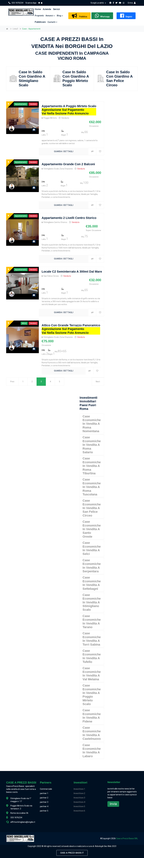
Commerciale (46, 789)
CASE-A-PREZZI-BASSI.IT (72, 853)
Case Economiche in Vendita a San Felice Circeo (92, 508)
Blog (59, 15)
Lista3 (15, 29)
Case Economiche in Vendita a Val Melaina (92, 673)
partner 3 (44, 802)
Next (98, 381)
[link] (39, 3)
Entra (130, 3)
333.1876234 (17, 3)
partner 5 (44, 811)
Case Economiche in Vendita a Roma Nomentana (92, 424)
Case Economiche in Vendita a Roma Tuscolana (92, 487)
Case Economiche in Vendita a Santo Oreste (92, 529)
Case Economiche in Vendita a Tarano (92, 621)
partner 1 (44, 793)
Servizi (56, 9)
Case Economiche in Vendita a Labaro (92, 750)
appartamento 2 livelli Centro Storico (69, 218)
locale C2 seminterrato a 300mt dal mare (72, 271)
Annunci (49, 15)
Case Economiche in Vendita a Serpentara (92, 565)
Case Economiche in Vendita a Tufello (92, 656)
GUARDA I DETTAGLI (63, 151)
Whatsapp (105, 16)
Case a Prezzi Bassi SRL (127, 838)
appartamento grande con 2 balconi (68, 164)
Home (38, 9)
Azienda (47, 9)
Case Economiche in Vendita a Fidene (92, 715)
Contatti (51, 22)
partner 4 (44, 806)
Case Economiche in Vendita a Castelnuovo (92, 733)
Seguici (128, 16)
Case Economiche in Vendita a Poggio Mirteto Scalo (92, 695)
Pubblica (82, 16)
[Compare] (92, 151)
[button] (38, 9)
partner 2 (44, 798)
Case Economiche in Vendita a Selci (92, 548)
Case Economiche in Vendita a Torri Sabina (92, 639)
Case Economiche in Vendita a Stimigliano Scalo (92, 602)
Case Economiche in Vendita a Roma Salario (92, 445)
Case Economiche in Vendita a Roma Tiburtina (92, 466)
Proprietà (39, 15)
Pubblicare (40, 22)
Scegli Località (97, 3)
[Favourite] (100, 151)
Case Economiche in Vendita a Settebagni (92, 583)
